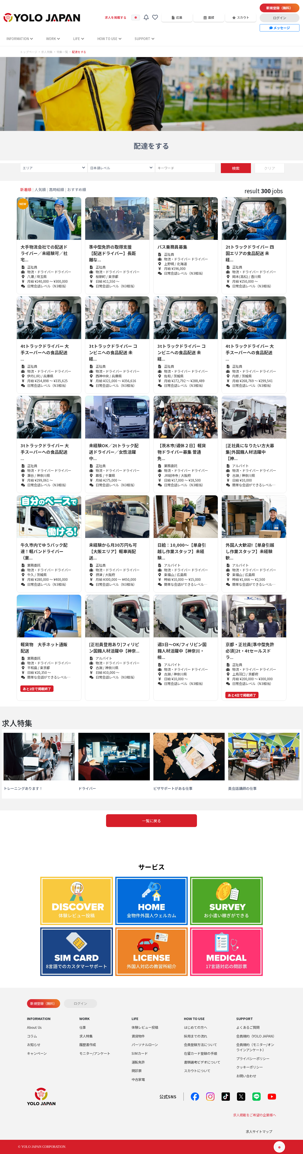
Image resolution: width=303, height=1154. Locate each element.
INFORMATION (17, 38)
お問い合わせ (246, 1075)
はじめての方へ (195, 1027)
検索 (236, 168)
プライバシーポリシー (252, 1058)
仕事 (82, 1027)
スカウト (243, 17)
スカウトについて (197, 1070)
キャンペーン (37, 1053)
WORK (51, 38)
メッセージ (281, 27)
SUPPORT (142, 38)
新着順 (25, 189)
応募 (179, 17)
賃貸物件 (138, 1035)
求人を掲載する (115, 17)
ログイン (279, 17)
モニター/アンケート (94, 1053)
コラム (32, 1035)
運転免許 (138, 1062)
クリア (269, 168)
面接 (211, 17)
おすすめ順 (76, 189)
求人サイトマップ (259, 1131)
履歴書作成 (87, 1044)
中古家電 (138, 1079)
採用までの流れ (195, 1035)
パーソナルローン (145, 1044)
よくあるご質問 (247, 1027)
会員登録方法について (200, 1044)
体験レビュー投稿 (145, 1027)
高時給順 (56, 189)
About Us (34, 1027)
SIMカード (140, 1053)
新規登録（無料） (279, 7)
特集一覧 (62, 51)
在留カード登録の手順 (200, 1053)
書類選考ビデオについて (202, 1062)
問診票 (137, 1070)
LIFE (76, 38)
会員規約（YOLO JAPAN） (256, 1035)
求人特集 (47, 51)
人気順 (40, 189)
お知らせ (33, 1044)
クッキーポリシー (249, 1067)
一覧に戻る (151, 820)
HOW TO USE (107, 38)
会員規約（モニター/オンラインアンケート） (255, 1047)
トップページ (28, 51)
